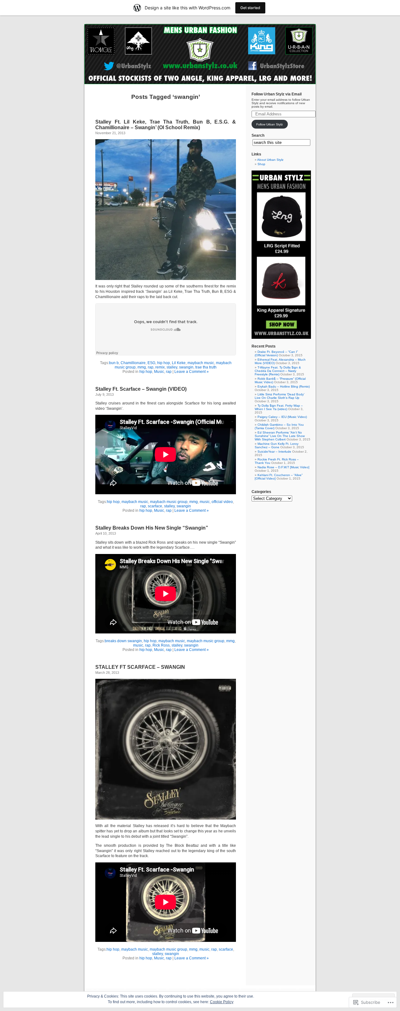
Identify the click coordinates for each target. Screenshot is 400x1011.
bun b (114, 363)
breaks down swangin (123, 641)
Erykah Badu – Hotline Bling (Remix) (284, 386)
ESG (151, 363)
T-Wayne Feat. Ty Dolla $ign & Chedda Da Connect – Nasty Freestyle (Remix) (278, 371)
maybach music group (169, 502)
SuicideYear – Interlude (274, 451)
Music (159, 371)
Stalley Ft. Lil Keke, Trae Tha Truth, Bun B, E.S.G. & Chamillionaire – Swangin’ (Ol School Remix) (165, 124)
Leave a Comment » (191, 371)
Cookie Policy (221, 1002)
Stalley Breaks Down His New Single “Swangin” (151, 528)
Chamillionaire (133, 363)
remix (160, 367)
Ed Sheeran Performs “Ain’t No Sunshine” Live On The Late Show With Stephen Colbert (280, 436)
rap (150, 367)
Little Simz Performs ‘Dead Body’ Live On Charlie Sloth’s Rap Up (279, 396)
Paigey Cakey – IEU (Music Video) (282, 417)
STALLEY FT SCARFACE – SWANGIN (140, 667)
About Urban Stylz (270, 159)
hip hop (163, 363)
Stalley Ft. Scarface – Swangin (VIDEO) (141, 389)
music (205, 502)
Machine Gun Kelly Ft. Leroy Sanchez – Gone (276, 445)
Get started (250, 7)
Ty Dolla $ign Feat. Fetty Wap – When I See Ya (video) (279, 407)
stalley (172, 367)
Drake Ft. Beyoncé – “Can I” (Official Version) (276, 353)
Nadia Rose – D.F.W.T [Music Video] (283, 467)
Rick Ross (161, 645)
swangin (186, 367)
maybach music (201, 363)
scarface (155, 506)
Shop (261, 164)
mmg (142, 367)
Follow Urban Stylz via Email (277, 94)
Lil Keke (179, 363)
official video (222, 502)
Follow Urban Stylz (269, 124)
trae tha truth (206, 367)
